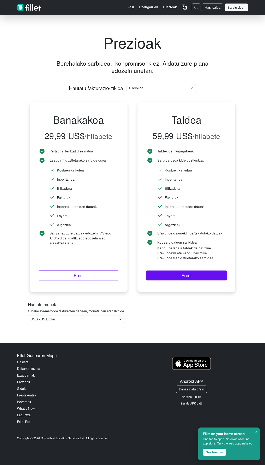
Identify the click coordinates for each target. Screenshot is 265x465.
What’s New (26, 408)
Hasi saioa (212, 7)
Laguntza (24, 415)
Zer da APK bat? (191, 403)
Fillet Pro (23, 421)
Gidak (21, 388)
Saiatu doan (236, 7)
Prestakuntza (26, 395)
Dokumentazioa (28, 368)
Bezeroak (24, 401)
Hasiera (23, 362)
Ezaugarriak (26, 375)
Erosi (78, 275)
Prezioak (170, 7)
